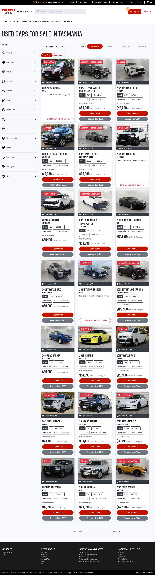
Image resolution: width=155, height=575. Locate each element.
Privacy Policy (122, 559)
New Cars (44, 552)
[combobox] (60, 11)
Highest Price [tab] (125, 46)
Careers (120, 555)
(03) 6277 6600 (134, 2)
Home (5, 21)
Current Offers (45, 559)
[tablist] (118, 46)
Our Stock (34, 21)
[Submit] (38, 11)
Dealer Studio (149, 572)
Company (66, 21)
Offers (24, 21)
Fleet (42, 563)
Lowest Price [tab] (141, 46)
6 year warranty (84, 557)
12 (108, 531)
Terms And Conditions (125, 561)
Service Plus (83, 552)
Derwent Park (118, 2)
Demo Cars (44, 555)
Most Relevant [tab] (95, 46)
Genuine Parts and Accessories (89, 561)
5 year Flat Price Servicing (88, 555)
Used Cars (44, 557)
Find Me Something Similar (58, 119)
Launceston (84, 2)
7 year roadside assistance (88, 559)
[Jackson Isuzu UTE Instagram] (148, 2)
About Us (121, 552)
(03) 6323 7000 (100, 2)
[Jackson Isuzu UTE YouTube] (151, 2)
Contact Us (121, 557)
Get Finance (95, 113)
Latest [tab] (110, 46)
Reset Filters (46, 55)
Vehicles (14, 21)
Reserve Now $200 (95, 119)
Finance (147, 11)
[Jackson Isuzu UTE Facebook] (145, 2)
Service (54, 21)
